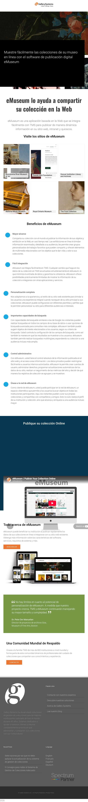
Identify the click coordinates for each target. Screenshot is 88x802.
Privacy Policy (50, 793)
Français (50, 759)
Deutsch (49, 765)
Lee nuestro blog (54, 711)
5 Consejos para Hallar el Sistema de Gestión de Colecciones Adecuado (21, 769)
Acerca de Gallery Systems (59, 706)
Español (49, 762)
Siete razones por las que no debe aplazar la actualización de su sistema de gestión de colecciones (22, 758)
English (49, 755)
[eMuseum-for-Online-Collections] (41, 552)
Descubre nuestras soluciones (60, 700)
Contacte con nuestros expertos (61, 695)
